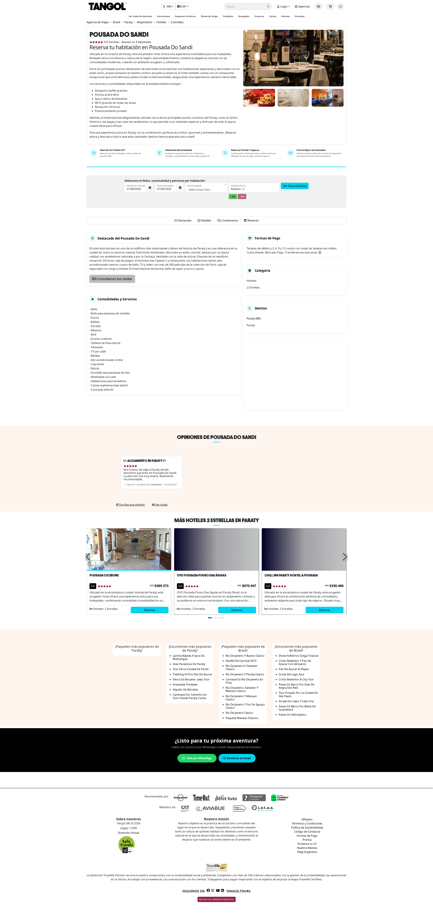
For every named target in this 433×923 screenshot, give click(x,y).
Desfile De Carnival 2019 (241, 661)
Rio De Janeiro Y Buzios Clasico (245, 656)
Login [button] (284, 6)
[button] (248, 6)
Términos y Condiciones (307, 823)
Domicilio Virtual (128, 833)
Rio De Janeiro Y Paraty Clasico (245, 674)
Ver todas (161, 505)
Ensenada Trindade (185, 684)
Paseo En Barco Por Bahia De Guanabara (297, 707)
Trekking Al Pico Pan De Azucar (192, 674)
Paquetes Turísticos (185, 16)
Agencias (304, 6)
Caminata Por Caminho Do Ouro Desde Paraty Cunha (190, 696)
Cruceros (259, 16)
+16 (336, 33)
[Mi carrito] (330, 6)
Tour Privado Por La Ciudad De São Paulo (298, 694)
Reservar (149, 610)
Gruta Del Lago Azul (291, 674)
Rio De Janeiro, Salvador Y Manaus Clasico (242, 689)
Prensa (307, 840)
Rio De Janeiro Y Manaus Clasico (241, 697)
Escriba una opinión (132, 505)
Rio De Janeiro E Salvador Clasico (242, 667)
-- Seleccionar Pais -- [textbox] (199, 189)
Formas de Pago (307, 836)
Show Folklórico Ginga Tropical (298, 656)
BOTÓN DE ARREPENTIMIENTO (216, 899)
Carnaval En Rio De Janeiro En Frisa (244, 681)
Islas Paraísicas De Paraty (189, 664)
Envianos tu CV (307, 844)
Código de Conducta (307, 831)
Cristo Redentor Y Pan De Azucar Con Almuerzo (295, 662)
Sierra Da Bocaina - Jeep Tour (191, 679)
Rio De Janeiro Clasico (239, 713)
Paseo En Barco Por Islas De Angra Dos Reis (296, 686)
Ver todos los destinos (140, 16)
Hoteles (285, 16)
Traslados (228, 16)
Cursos (272, 16)
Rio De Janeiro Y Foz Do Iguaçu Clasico (245, 706)
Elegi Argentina (307, 852)
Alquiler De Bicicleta (185, 689)
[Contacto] (318, 6)
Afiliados (307, 819)
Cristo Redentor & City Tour (296, 679)
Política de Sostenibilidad (307, 827)
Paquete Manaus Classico (242, 718)
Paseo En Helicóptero (292, 714)
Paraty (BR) (254, 318)
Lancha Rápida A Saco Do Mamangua (189, 657)
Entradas (299, 16)
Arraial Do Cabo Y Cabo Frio (296, 701)
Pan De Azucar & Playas (294, 669)
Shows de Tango (209, 16)
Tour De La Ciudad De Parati (191, 669)
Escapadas (243, 16)
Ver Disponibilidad (294, 186)
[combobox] (206, 187)
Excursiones (163, 16)
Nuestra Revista (307, 848)
